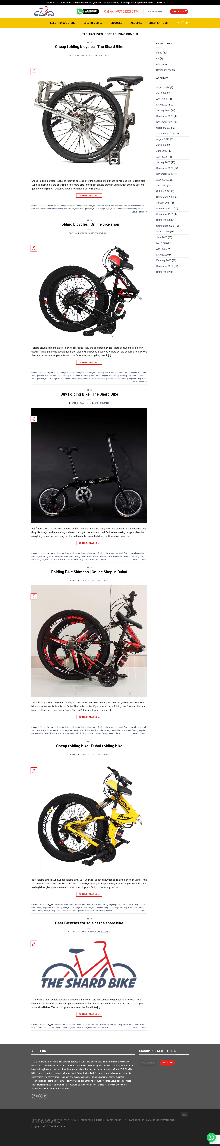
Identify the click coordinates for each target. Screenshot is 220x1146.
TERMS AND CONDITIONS (92, 1120)
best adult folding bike (62, 730)
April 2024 (161, 99)
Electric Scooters (62, 23)
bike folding (139, 907)
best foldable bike (55, 209)
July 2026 (161, 93)
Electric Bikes (93, 23)
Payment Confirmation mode (161, 1120)
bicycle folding (121, 378)
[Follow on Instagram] (183, 23)
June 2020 (161, 237)
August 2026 (163, 87)
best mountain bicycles (65, 1027)
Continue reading (89, 195)
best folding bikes (135, 209)
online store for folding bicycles (98, 910)
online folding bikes (75, 910)
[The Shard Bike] (43, 11)
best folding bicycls (101, 209)
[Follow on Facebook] (179, 23)
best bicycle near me (85, 1024)
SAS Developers (102, 55)
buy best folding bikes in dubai (107, 733)
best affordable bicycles (64, 1024)
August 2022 (163, 179)
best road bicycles (84, 1027)
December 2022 (164, 168)
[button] (211, 1137)
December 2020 (164, 208)
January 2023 (163, 162)
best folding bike (118, 209)
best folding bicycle (83, 209)
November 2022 (164, 173)
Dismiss (169, 2)
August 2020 (163, 231)
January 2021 (163, 202)
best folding (69, 209)
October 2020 (163, 220)
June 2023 (161, 150)
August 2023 (163, 139)
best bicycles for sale (104, 1024)
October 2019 (163, 272)
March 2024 (162, 104)
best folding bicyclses (41, 907)
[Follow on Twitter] (186, 23)
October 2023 (163, 127)
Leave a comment (139, 212)
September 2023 (165, 133)
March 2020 (162, 254)
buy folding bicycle (39, 559)
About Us (57, 1120)
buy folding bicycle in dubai (61, 559)
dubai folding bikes (39, 910)
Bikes (89, 42)
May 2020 (161, 243)
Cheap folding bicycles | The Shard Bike (89, 46)
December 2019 (164, 266)
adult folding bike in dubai (81, 206)
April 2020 (161, 248)
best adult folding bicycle (126, 372)
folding (91, 559)
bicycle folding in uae (138, 378)
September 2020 (165, 225)
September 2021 (165, 197)
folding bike (100, 559)
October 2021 (163, 191)
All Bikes (136, 23)
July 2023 (161, 145)
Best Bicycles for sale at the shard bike (89, 923)
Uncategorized (164, 70)
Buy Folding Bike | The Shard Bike (89, 394)
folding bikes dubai (57, 910)
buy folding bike (80, 559)
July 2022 (161, 185)
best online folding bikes (71, 378)
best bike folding (38, 209)
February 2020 (163, 260)
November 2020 (164, 214)
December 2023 (164, 116)
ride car (160, 64)
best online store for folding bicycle (98, 378)
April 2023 (161, 156)
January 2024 (163, 110)
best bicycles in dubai (123, 1024)
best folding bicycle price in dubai (123, 375)
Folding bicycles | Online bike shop (89, 224)
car (157, 58)
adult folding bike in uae (103, 206)
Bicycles (116, 23)
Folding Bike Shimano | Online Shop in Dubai (89, 572)
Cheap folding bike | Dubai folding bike (89, 746)
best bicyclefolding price (63, 375)
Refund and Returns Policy (46, 1122)
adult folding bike (61, 206)
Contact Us (37, 1120)
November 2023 (164, 122)
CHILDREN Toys (158, 23)
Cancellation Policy (133, 1120)
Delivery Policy (113, 1120)
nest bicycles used (101, 1027)
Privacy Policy (71, 1120)
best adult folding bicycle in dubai (129, 206)
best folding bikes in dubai (110, 556)
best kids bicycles (46, 1027)
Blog (47, 1120)
